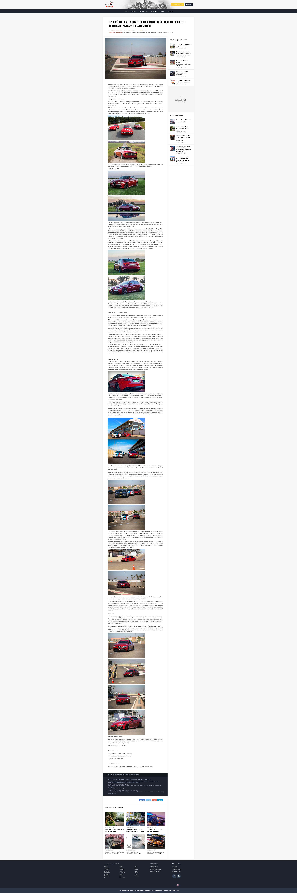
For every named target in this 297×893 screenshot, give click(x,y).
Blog (162, 11)
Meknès (121, 874)
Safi (136, 868)
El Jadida (106, 874)
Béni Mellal (107, 872)
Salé (136, 871)
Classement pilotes (177, 869)
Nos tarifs (174, 868)
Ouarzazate (122, 877)
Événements (170, 11)
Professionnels (143, 11)
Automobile (129, 30)
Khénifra (121, 868)
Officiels (133, 11)
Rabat (105, 866)
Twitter (148, 800)
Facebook (142, 800)
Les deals (174, 866)
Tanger (136, 872)
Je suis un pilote (154, 866)
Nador (120, 875)
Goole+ (154, 800)
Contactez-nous (176, 871)
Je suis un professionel (155, 869)
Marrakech (122, 872)
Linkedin (160, 800)
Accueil (110, 32)
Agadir (106, 869)
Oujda (136, 866)
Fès (105, 877)
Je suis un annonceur (155, 871)
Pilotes (125, 11)
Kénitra (121, 866)
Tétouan (137, 875)
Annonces (154, 11)
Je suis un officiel (154, 868)
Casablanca (107, 868)
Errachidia (106, 875)
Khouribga (121, 869)
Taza (136, 874)
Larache (121, 871)
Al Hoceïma (107, 871)
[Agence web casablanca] (176, 885)
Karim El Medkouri (116, 30)
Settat (136, 869)
